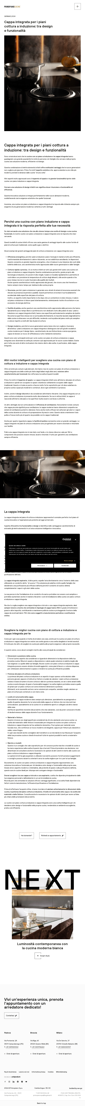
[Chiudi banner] (75, 539)
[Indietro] (77, 6)
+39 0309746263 (38, 1047)
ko (49, 1088)
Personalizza (41, 565)
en (47, 1088)
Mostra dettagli (68, 560)
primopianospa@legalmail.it (42, 1095)
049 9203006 (42, 1093)
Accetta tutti (65, 565)
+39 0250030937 (64, 1047)
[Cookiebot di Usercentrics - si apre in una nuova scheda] (64, 539)
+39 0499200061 (12, 1047)
